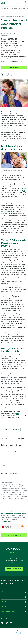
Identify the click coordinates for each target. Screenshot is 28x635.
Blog (5, 8)
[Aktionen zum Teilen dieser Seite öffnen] (11, 74)
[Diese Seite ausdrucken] (7, 74)
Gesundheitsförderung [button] (8, 211)
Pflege (5, 429)
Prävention (15, 429)
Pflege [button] (21, 188)
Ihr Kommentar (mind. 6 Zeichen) (8, 451)
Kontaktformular (5, 521)
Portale (4, 602)
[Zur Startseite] (5, 3)
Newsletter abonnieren (14, 568)
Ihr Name (3, 465)
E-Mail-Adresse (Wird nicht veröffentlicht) (10, 473)
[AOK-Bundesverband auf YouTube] (11, 622)
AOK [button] (23, 190)
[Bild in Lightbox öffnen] (3, 154)
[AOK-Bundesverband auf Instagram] (7, 622)
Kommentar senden (13, 535)
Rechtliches (5, 606)
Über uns (4, 592)
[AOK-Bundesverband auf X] (2, 622)
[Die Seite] (2, 74)
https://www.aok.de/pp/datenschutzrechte (12, 513)
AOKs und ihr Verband (8, 611)
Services (4, 597)
